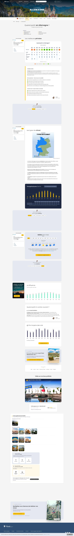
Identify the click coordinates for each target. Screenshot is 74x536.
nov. (53, 238)
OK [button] (69, 534)
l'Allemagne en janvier (50, 250)
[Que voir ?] (15, 431)
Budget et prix (21, 18)
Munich (51, 369)
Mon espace (58, 1)
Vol (14, 48)
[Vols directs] (15, 423)
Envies (41, 18)
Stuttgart (54, 369)
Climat (27, 18)
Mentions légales (6, 531)
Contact (27, 531)
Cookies (13, 531)
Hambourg (47, 369)
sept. (48, 238)
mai (38, 238)
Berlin (31, 369)
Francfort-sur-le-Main (42, 369)
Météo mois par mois (27, 34)
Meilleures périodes (27, 31)
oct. (50, 238)
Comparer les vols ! (43, 343)
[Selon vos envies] (21, 431)
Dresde (37, 369)
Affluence (40, 31)
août (45, 238)
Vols (44, 18)
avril (36, 238)
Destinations (26, 1)
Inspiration (20, 1)
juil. (42, 238)
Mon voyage (54, 18)
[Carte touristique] (28, 431)
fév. (31, 238)
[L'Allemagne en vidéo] (34, 431)
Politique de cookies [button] (46, 534)
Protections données (19, 531)
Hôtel (15, 49)
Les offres (48, 18)
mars (33, 238)
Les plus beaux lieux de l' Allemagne (34, 359)
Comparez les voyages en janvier (43, 255)
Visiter (31, 18)
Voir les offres (37, 11)
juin (40, 238)
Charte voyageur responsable (36, 531)
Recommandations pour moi (34, 479)
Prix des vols (41, 34)
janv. (28, 238)
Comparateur (32, 1)
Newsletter (17, 295)
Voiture (15, 51)
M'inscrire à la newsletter (18, 513)
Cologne (34, 369)
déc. (55, 238)
